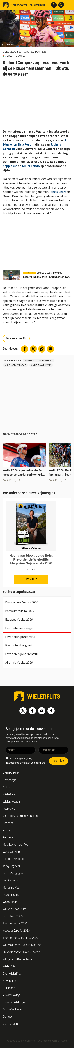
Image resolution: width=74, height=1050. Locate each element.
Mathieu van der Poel (16, 844)
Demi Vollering (11, 880)
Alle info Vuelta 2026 (19, 663)
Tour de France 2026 (15, 923)
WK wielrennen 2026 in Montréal (22, 945)
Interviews (9, 809)
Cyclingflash (10, 1024)
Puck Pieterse (11, 895)
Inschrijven (58, 760)
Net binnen (9, 787)
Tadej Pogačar (11, 866)
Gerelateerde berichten (20, 434)
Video (6, 830)
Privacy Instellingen (14, 1002)
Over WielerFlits (12, 973)
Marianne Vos (11, 887)
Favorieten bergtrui (18, 645)
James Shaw (58, 192)
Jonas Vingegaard (14, 873)
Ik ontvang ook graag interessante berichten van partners (25, 760)
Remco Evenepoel (13, 859)
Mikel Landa (31, 166)
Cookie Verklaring (13, 1009)
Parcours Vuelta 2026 (19, 611)
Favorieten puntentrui (20, 637)
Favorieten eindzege (19, 628)
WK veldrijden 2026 (14, 909)
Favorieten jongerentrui (21, 654)
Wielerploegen (11, 801)
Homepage (9, 780)
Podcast (8, 823)
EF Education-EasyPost (39, 360)
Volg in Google (16, 55)
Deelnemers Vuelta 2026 (21, 602)
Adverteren (9, 981)
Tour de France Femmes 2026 (20, 938)
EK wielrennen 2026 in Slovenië (21, 952)
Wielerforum (10, 794)
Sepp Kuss (10, 166)
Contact (7, 1016)
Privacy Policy (11, 995)
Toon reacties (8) (16, 338)
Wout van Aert (11, 852)
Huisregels (9, 988)
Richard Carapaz (16, 365)
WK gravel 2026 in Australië (19, 959)
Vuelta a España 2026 (16, 930)
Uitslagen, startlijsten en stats (20, 816)
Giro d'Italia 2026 (13, 916)
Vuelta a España (42, 365)
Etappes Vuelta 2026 (19, 620)
